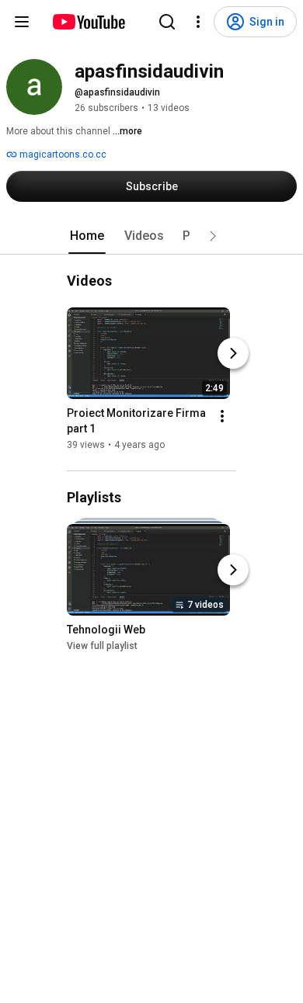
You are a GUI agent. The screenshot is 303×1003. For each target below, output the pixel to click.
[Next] (233, 353)
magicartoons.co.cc (61, 154)
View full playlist (102, 645)
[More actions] (222, 416)
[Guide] (21, 21)
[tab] (87, 236)
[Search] (167, 21)
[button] (213, 236)
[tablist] (151, 236)
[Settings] (198, 21)
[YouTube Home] (88, 21)
